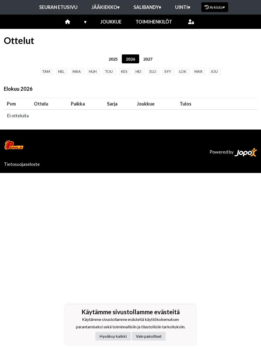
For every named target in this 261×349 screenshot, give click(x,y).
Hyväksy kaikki (113, 336)
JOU (214, 71)
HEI (138, 71)
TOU (109, 71)
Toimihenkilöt (154, 22)
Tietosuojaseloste (22, 164)
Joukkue (111, 22)
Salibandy (147, 7)
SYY (167, 71)
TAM (46, 71)
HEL (61, 71)
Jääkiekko (106, 7)
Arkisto (217, 7)
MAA (77, 71)
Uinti (182, 7)
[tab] (113, 58)
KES (124, 71)
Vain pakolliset (149, 336)
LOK (182, 71)
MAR (198, 71)
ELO (153, 71)
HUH (93, 71)
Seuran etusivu (58, 7)
